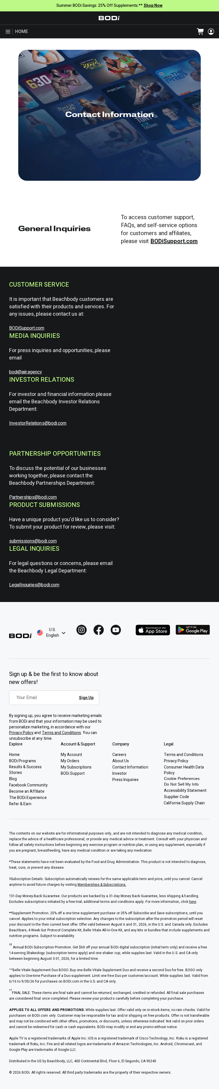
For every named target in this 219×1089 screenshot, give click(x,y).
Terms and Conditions (61, 733)
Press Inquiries (125, 780)
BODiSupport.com (26, 328)
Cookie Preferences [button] (182, 778)
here (192, 901)
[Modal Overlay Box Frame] (55, 701)
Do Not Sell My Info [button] (181, 784)
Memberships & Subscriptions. (102, 884)
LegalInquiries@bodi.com (34, 585)
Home (21, 31)
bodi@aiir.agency (25, 372)
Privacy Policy (21, 733)
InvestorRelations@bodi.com (37, 423)
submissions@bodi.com (33, 541)
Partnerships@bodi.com (33, 497)
